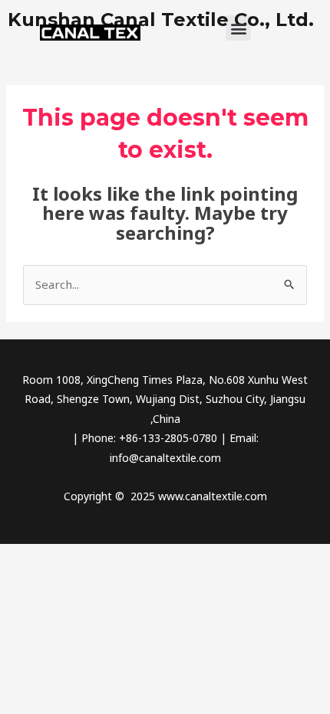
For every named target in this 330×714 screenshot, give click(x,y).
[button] (238, 28)
